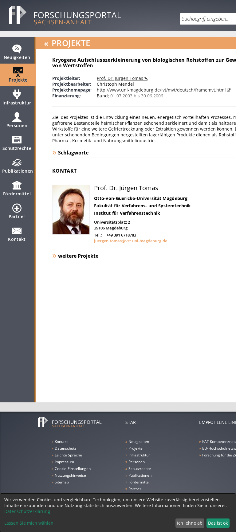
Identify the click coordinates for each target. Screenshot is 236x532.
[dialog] (118, 513)
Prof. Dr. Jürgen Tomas (120, 78)
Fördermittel (17, 194)
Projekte (18, 80)
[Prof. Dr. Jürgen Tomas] (71, 233)
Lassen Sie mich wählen (28, 523)
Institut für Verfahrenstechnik (127, 213)
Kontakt (17, 239)
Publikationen (17, 171)
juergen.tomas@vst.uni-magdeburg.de (130, 241)
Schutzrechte (16, 148)
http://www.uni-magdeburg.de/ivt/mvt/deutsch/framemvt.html (162, 90)
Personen (16, 125)
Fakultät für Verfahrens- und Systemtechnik (142, 206)
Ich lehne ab (190, 523)
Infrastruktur (16, 103)
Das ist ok (218, 523)
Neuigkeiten (17, 57)
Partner (17, 216)
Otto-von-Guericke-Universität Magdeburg (140, 198)
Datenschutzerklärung (27, 511)
